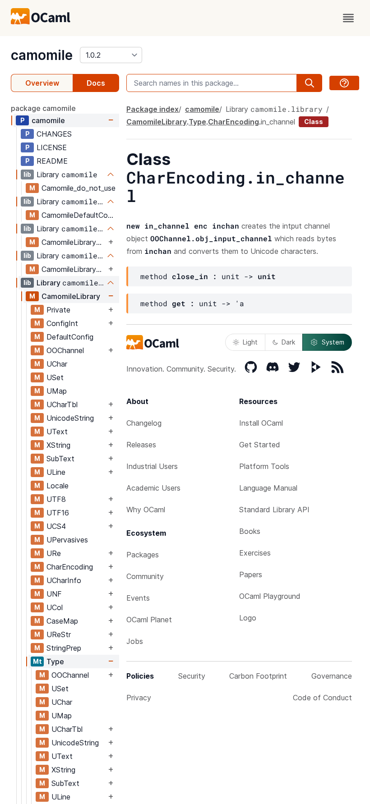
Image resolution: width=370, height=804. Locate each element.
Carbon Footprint (258, 675)
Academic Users (153, 487)
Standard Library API (274, 509)
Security (191, 675)
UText (57, 431)
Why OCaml (145, 509)
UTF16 (57, 512)
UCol (54, 607)
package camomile (43, 108)
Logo (247, 617)
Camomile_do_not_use (79, 188)
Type (55, 661)
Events (138, 597)
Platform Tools (264, 466)
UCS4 (56, 526)
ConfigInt (62, 323)
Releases (141, 444)
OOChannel (65, 350)
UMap (56, 390)
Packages (142, 554)
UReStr (58, 634)
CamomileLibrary (71, 296)
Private (58, 309)
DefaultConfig (69, 336)
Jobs (134, 641)
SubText (60, 458)
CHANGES (54, 133)
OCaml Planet (149, 619)
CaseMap (62, 620)
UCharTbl (62, 404)
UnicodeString (70, 418)
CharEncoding (69, 566)
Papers (250, 574)
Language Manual (268, 487)
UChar (56, 363)
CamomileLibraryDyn (74, 242)
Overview (42, 82)
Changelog (144, 422)
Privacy (138, 697)
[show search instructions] (344, 83)
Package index (152, 109)
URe (53, 553)
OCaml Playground (270, 596)
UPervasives (67, 539)
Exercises (255, 552)
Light (250, 342)
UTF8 (56, 499)
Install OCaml (261, 422)
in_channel (278, 121)
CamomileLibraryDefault (74, 269)
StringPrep (63, 647)
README (52, 160)
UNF (54, 593)
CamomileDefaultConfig (80, 215)
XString (58, 445)
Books (249, 531)
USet (55, 377)
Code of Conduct (322, 697)
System (333, 342)
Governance (331, 675)
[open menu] (348, 18)
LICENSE (52, 147)
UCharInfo (63, 580)
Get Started (259, 444)
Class (313, 121)
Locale (57, 485)
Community (145, 576)
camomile (42, 55)
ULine (55, 472)
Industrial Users (152, 466)
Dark (288, 342)
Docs (96, 82)
